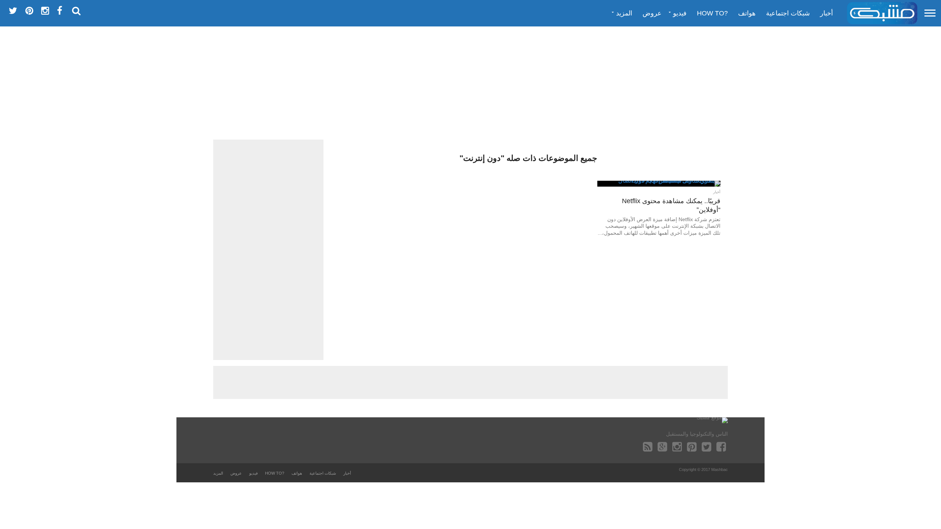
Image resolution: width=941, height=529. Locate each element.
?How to (712, 13)
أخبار (826, 13)
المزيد (624, 13)
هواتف (747, 13)
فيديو (680, 13)
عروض (652, 13)
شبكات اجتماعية (788, 13)
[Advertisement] (470, 82)
